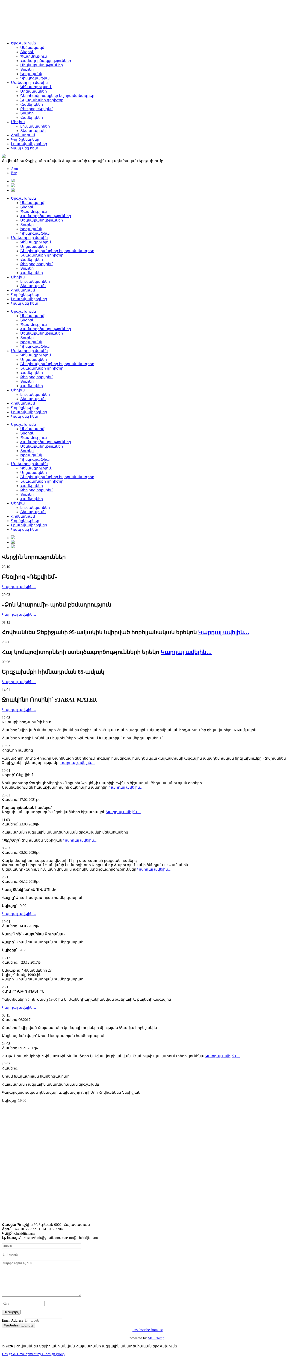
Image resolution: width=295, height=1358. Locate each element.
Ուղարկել (11, 1312)
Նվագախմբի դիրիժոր (41, 100)
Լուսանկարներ (35, 126)
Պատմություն (33, 56)
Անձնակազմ (32, 48)
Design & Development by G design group (33, 1354)
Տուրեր (27, 69)
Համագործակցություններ (45, 61)
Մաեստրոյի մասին (29, 83)
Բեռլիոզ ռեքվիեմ (36, 109)
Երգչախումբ (23, 43)
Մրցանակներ (33, 91)
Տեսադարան (33, 131)
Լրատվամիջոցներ (29, 144)
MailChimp (156, 1338)
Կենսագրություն (36, 87)
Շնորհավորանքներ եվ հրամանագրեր (57, 96)
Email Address (12, 1320)
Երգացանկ (31, 74)
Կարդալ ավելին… (19, 587)
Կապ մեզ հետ (24, 148)
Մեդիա (18, 122)
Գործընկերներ (25, 139)
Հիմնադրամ (23, 135)
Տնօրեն (27, 52)
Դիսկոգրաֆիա (35, 78)
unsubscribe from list (148, 1330)
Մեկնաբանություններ (41, 65)
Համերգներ (31, 104)
